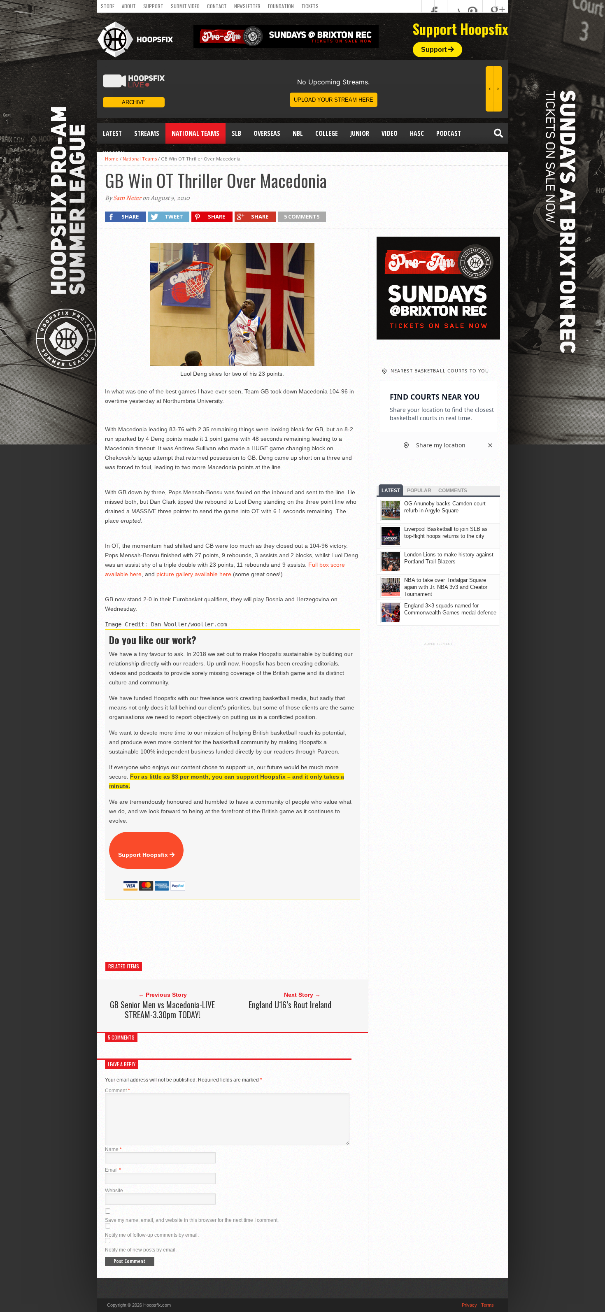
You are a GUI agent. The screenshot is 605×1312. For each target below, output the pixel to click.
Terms (487, 1305)
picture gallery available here (193, 574)
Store (107, 5)
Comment (117, 1090)
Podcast (448, 133)
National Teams (195, 133)
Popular (419, 490)
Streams (146, 133)
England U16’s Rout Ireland (290, 1005)
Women (114, 153)
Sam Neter (127, 197)
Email (113, 1170)
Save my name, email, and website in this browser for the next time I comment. (192, 1220)
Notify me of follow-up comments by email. (152, 1235)
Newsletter (247, 5)
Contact (217, 5)
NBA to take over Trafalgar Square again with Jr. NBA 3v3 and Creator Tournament (445, 587)
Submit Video (185, 5)
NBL (298, 133)
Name (113, 1149)
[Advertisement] (255, 930)
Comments (452, 490)
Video (390, 133)
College (326, 133)
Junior (359, 133)
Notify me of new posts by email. (141, 1250)
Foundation (281, 5)
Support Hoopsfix (144, 854)
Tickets (310, 5)
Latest (112, 133)
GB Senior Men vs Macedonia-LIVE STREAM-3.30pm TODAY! (162, 1009)
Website (114, 1190)
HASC (417, 133)
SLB (236, 133)
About (129, 5)
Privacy (469, 1305)
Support (153, 5)
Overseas (267, 133)
